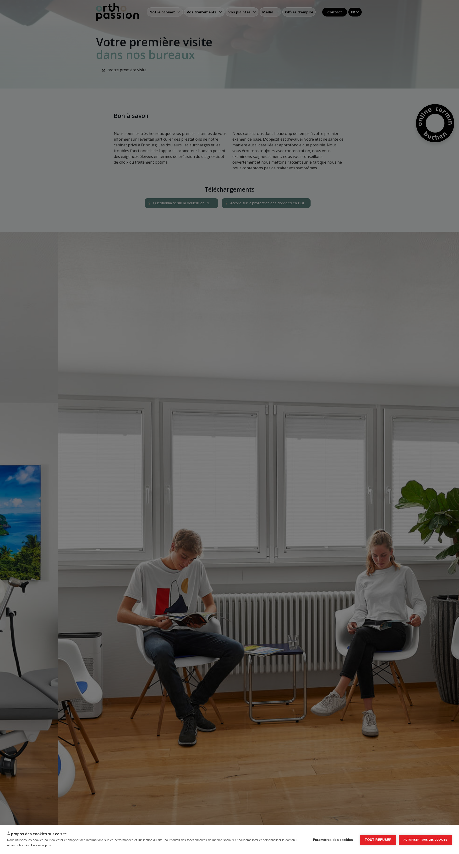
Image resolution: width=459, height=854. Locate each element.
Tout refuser (378, 840)
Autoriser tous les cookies (425, 839)
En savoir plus (41, 845)
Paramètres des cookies (333, 840)
